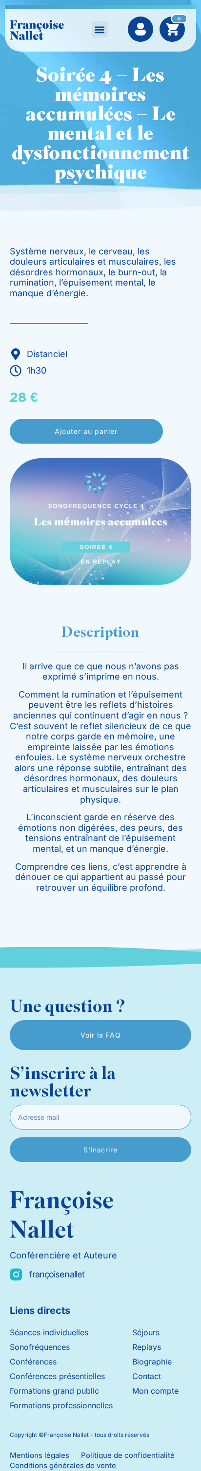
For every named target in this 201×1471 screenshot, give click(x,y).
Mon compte (155, 1391)
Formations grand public (54, 1391)
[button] (100, 29)
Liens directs (40, 1310)
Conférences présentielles (57, 1376)
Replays (146, 1347)
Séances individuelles (49, 1332)
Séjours (146, 1332)
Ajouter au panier (86, 431)
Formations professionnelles (61, 1405)
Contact (146, 1376)
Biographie (152, 1361)
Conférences (33, 1361)
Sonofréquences (40, 1347)
